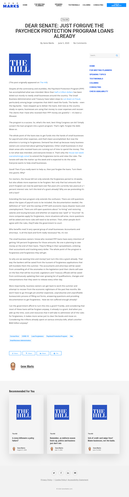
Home (92, 66)
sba (71, 336)
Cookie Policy (60, 480)
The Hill (65, 19)
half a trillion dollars (64, 92)
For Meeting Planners (100, 70)
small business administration (20, 340)
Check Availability (98, 91)
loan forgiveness (38, 336)
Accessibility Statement (78, 480)
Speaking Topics (97, 74)
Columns (93, 83)
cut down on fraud (71, 99)
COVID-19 (25, 336)
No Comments (80, 43)
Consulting (95, 87)
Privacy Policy (46, 480)
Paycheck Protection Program (57, 336)
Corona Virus (14, 336)
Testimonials (96, 78)
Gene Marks (48, 43)
